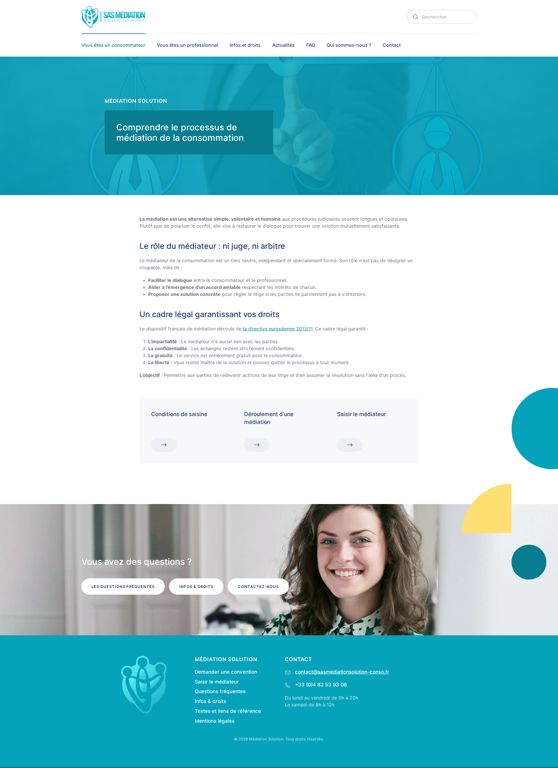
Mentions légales (215, 721)
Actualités (283, 45)
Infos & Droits (196, 586)
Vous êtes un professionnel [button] (187, 45)
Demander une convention (226, 672)
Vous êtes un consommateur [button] (113, 45)
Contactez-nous (258, 586)
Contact (392, 45)
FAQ (310, 45)
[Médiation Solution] (144, 684)
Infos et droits (245, 45)
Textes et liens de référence (228, 711)
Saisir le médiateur (217, 682)
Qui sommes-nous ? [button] (349, 45)
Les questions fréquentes (123, 586)
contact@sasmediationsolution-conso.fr (342, 672)
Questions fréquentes (220, 691)
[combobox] (442, 17)
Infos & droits (210, 701)
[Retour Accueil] (113, 17)
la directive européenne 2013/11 (277, 329)
